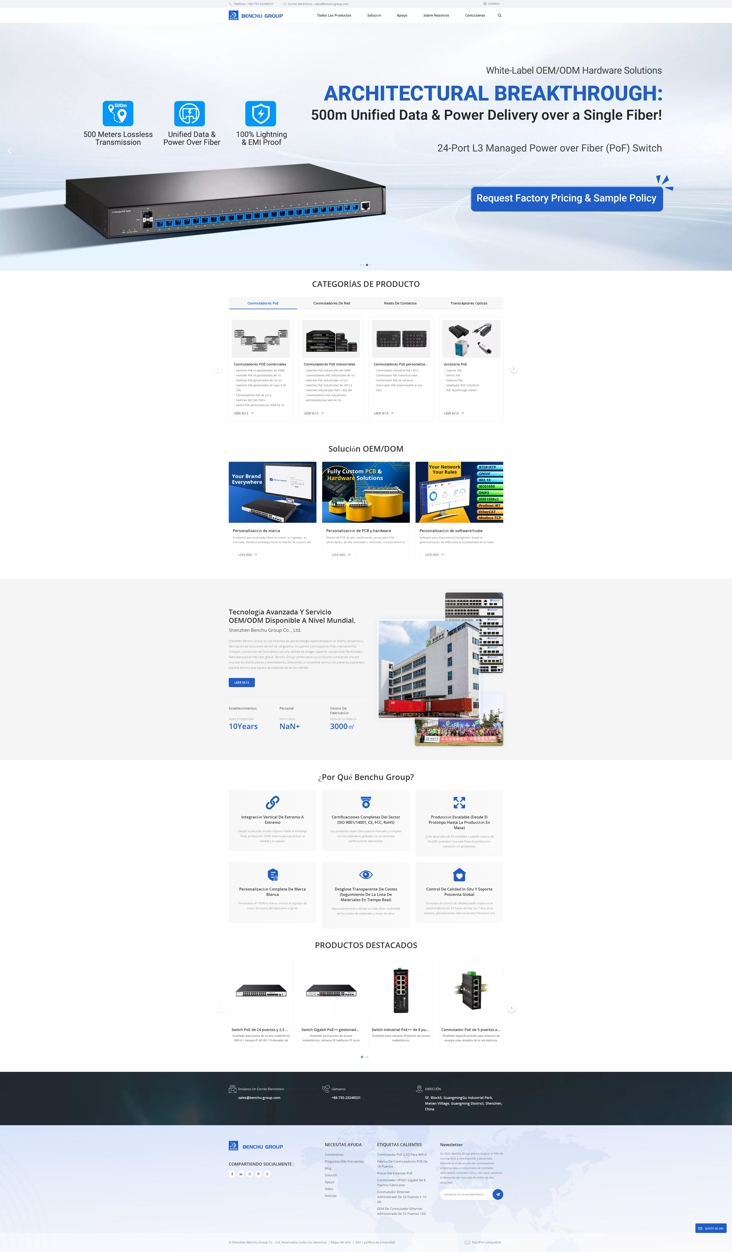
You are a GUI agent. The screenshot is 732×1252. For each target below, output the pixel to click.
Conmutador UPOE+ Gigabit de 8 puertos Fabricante (401, 1182)
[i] (241, 1174)
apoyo (329, 1182)
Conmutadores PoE (263, 303)
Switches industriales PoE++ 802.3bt (329, 390)
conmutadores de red (331, 303)
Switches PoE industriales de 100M (328, 370)
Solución (374, 15)
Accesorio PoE (455, 364)
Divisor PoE (453, 375)
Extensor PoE (454, 380)
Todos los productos (334, 15)
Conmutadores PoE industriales (329, 364)
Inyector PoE (454, 370)
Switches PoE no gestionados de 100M (260, 370)
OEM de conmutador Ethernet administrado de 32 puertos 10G (401, 1211)
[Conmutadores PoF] (541, 339)
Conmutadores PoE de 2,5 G (253, 395)
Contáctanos (475, 15)
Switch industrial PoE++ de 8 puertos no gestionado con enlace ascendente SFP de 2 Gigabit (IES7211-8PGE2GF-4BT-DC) (401, 1029)
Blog (328, 1168)
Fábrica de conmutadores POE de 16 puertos (402, 1163)
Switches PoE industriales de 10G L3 (329, 385)
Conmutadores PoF (529, 364)
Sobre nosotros (436, 15)
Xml (358, 1242)
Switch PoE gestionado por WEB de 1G (260, 405)
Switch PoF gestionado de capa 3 (537, 370)
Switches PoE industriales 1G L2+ (327, 380)
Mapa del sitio (341, 1242)
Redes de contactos (400, 303)
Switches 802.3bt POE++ (251, 400)
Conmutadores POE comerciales (260, 364)
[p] (258, 1174)
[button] (361, 265)
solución (331, 1175)
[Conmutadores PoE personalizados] (401, 339)
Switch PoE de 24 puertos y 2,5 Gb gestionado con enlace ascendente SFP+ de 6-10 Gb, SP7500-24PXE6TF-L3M (261, 1029)
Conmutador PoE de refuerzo (394, 380)
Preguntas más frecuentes (344, 1161)
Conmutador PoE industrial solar (397, 375)
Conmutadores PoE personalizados (401, 364)
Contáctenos (334, 1154)
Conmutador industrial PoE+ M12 (397, 370)
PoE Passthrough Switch (461, 390)
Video (329, 1189)
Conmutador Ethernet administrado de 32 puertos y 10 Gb (401, 1197)
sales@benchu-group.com (259, 1097)
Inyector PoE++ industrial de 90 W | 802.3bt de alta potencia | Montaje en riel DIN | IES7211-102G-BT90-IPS (540, 1029)
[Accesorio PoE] (471, 339)
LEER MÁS (241, 413)
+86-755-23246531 (346, 1097)
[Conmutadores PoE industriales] (331, 339)
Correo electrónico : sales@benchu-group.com (318, 4)
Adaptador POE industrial (462, 385)
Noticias (331, 1195)
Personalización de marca (256, 530)
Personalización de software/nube (451, 530)
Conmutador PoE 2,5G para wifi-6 (402, 1154)
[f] (232, 1174)
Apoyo (402, 15)
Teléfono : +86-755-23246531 (254, 4)
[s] (249, 1174)
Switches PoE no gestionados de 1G (258, 375)
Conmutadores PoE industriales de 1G (330, 375)
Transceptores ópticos (469, 303)
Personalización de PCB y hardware (358, 530)
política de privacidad (379, 1242)
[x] (267, 1174)
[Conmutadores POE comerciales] (261, 339)
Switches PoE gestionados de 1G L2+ (259, 380)
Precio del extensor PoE (394, 1173)
